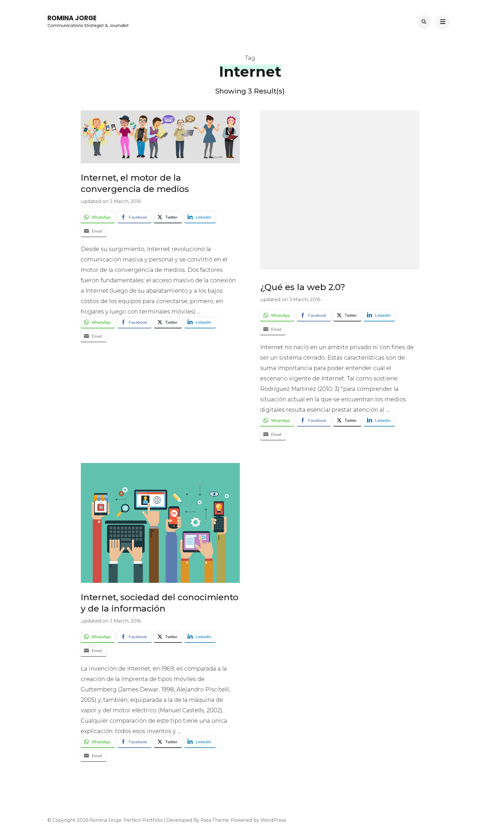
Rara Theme (215, 820)
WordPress (273, 820)
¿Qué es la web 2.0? (302, 287)
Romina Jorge (72, 18)
